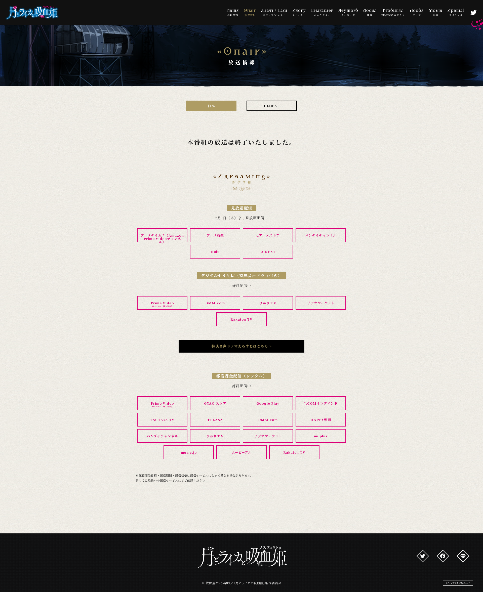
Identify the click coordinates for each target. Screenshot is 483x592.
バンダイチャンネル (321, 235)
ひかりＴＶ (268, 303)
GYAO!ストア (215, 403)
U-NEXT (268, 251)
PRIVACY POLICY (458, 582)
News (232, 13)
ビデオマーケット (321, 303)
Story (299, 13)
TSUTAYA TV (162, 419)
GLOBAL (272, 105)
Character (322, 13)
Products (393, 13)
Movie (435, 13)
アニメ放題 (215, 235)
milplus (321, 436)
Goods (417, 13)
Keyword (348, 13)
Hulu (215, 251)
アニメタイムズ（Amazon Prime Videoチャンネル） (162, 237)
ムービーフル (241, 452)
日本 (211, 105)
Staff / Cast (274, 13)
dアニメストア (268, 235)
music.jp (189, 452)
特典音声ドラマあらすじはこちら (242, 346)
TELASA (215, 419)
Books (369, 13)
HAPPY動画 (320, 419)
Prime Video (162, 304)
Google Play (267, 403)
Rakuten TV (241, 319)
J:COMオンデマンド (321, 403)
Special (456, 13)
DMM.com (215, 303)
